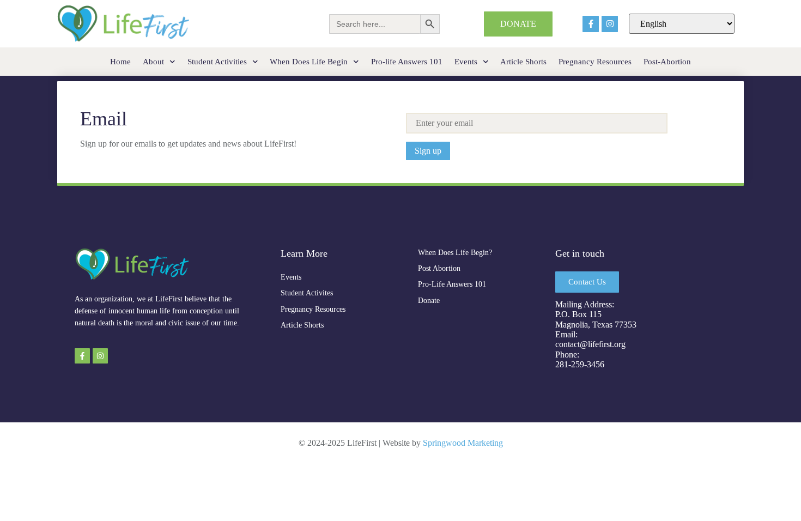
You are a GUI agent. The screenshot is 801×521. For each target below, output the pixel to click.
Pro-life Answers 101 (406, 61)
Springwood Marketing (463, 442)
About (153, 61)
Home (120, 61)
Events (465, 61)
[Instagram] (610, 24)
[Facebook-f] (590, 24)
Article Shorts (523, 61)
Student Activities (217, 61)
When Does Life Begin (309, 61)
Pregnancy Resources (595, 61)
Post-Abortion (667, 61)
